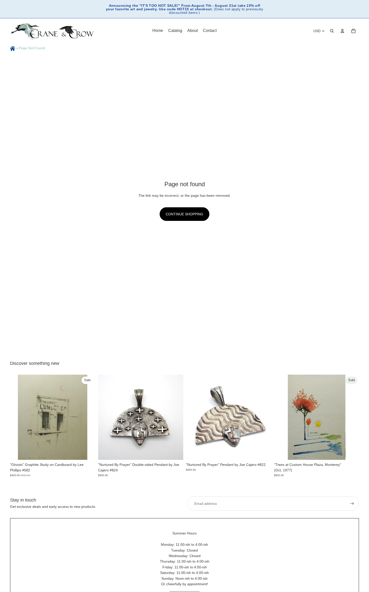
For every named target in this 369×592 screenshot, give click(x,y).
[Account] (342, 30)
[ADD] (87, 451)
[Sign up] (352, 503)
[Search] (331, 30)
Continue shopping (184, 214)
